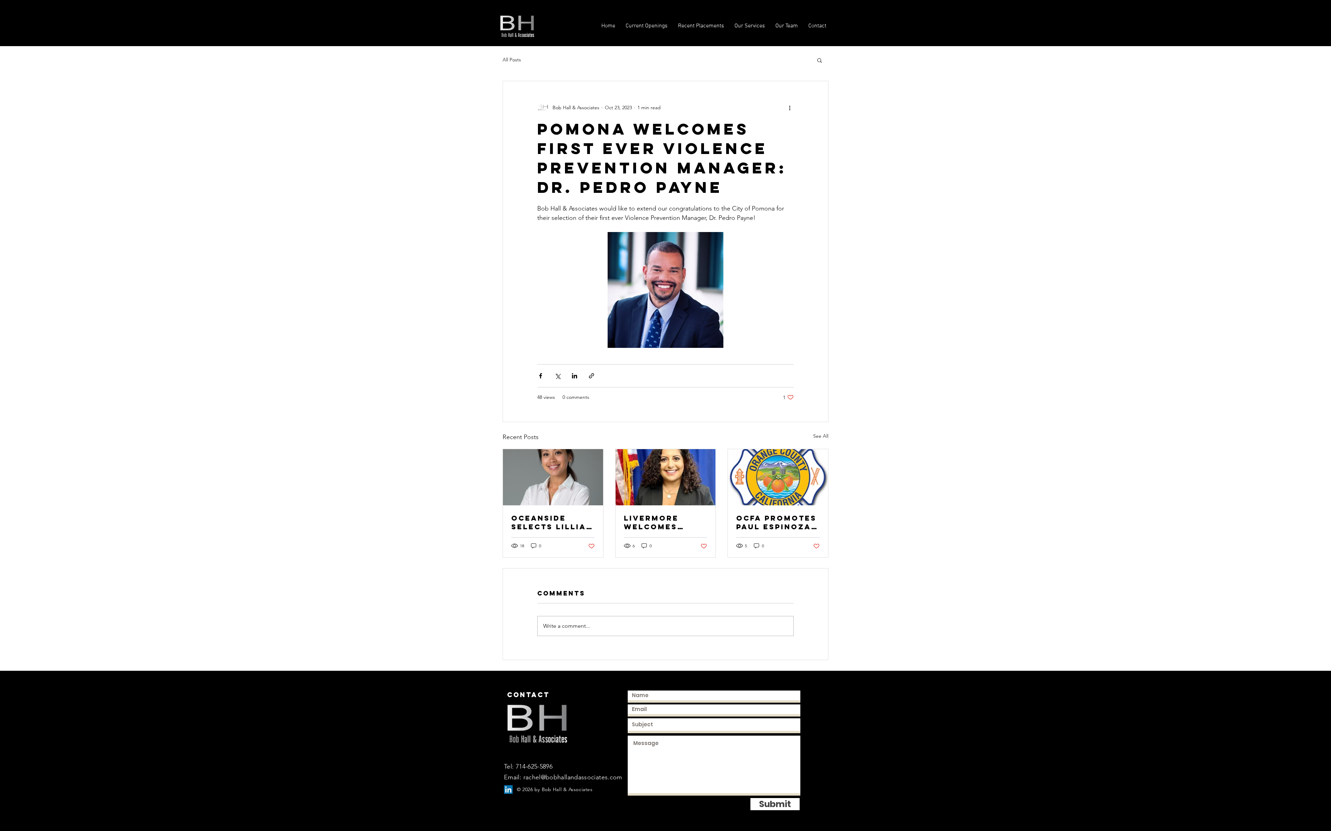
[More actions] (789, 107)
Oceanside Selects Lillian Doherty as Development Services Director (552, 522)
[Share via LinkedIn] (574, 375)
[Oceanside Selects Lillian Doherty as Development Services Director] (553, 477)
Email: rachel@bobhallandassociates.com (563, 777)
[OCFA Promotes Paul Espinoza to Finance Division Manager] (778, 477)
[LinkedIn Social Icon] (508, 789)
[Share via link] (591, 375)
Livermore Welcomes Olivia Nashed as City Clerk (661, 522)
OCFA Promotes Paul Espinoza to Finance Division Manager (776, 522)
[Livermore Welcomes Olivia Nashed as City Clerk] (666, 477)
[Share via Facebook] (540, 375)
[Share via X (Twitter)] (557, 375)
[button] (819, 60)
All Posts (512, 60)
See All (820, 436)
